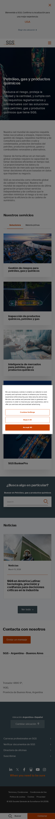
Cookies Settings (27, 412)
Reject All (27, 420)
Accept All (27, 427)
